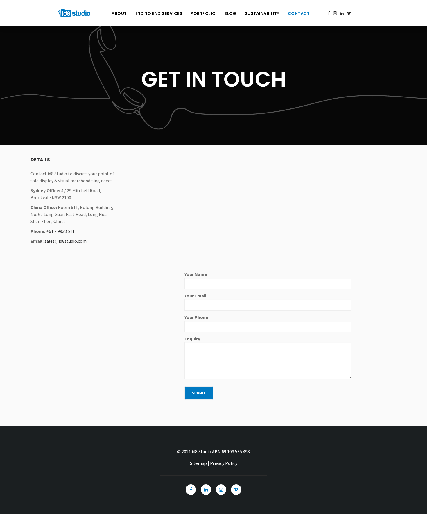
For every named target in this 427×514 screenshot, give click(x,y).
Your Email (195, 296)
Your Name (195, 274)
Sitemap (198, 463)
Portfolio (203, 13)
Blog (230, 13)
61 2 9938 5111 (63, 231)
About (119, 13)
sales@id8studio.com (65, 241)
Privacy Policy (223, 463)
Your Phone (196, 317)
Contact (299, 13)
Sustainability (262, 13)
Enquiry (192, 339)
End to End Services (158, 13)
